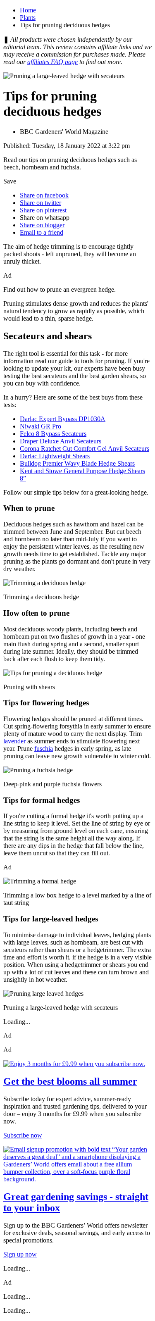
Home (28, 10)
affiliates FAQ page (52, 61)
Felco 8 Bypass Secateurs (53, 433)
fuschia (43, 748)
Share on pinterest (43, 210)
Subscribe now (22, 1135)
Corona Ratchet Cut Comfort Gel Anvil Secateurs (84, 448)
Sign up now (20, 1254)
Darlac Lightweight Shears (55, 455)
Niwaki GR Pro (40, 426)
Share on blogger (42, 224)
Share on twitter (40, 202)
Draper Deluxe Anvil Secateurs (60, 441)
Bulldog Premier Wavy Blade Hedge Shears (77, 463)
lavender (14, 741)
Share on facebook (44, 195)
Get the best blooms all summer (70, 1081)
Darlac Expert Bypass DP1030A (62, 418)
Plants (28, 17)
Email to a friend (41, 232)
